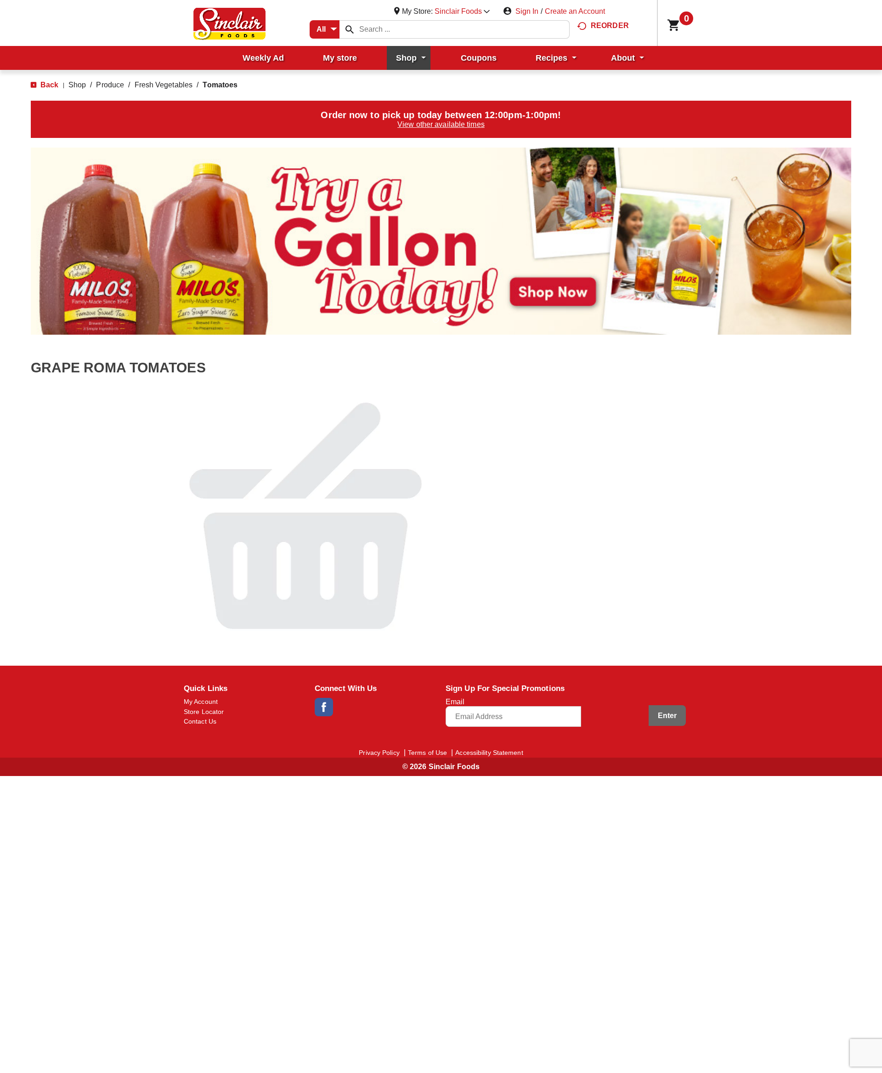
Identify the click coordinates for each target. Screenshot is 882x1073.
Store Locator (204, 711)
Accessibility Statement (489, 752)
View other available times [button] (441, 124)
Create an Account (575, 11)
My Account (201, 701)
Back (49, 85)
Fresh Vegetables (164, 85)
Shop (77, 85)
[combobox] (324, 29)
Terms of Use (427, 752)
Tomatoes (220, 85)
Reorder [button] (610, 25)
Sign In (526, 11)
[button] (462, 11)
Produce (110, 85)
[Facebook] (324, 707)
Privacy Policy (379, 752)
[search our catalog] (349, 29)
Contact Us (200, 721)
